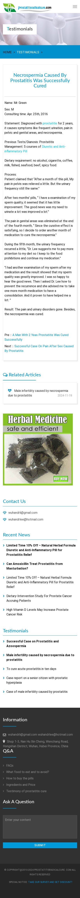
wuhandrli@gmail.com (22, 512)
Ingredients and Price (20, 785)
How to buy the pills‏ (19, 778)
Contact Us (14, 501)
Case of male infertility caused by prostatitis (37, 692)
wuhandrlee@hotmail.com (25, 519)
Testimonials (28, 52)
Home (7, 52)
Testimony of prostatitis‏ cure (26, 791)
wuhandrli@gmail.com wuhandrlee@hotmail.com (40, 734)
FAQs (9, 765)
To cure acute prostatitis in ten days (31, 669)
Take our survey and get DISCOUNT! (50, 882)
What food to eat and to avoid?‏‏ (27, 772)
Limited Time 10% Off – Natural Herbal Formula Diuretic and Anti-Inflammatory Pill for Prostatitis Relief (40, 582)
